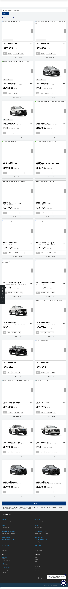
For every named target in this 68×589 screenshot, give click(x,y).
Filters (6, 13)
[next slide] (32, 31)
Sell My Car (37, 566)
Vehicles (36, 559)
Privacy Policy (33, 585)
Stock (36, 561)
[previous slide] (3, 31)
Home (36, 557)
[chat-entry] (63, 583)
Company (37, 570)
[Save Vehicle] (31, 44)
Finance (36, 564)
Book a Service (38, 568)
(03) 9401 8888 (5, 527)
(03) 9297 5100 (5, 564)
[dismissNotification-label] (65, 575)
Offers (36, 563)
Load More (34, 503)
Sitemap (40, 585)
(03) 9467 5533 (38, 527)
